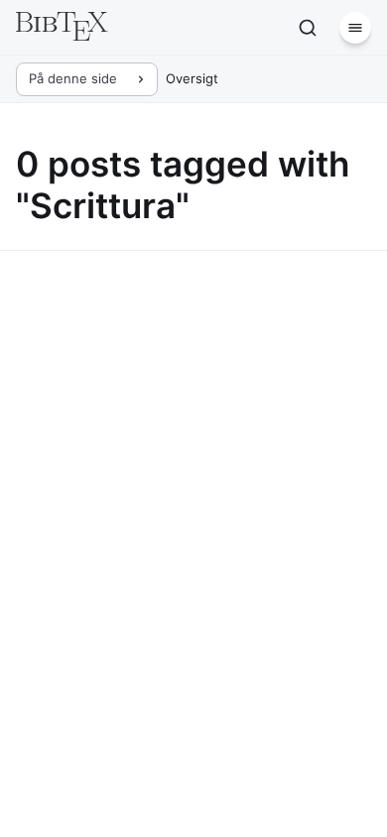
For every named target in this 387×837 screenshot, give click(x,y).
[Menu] (355, 28)
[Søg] (307, 28)
